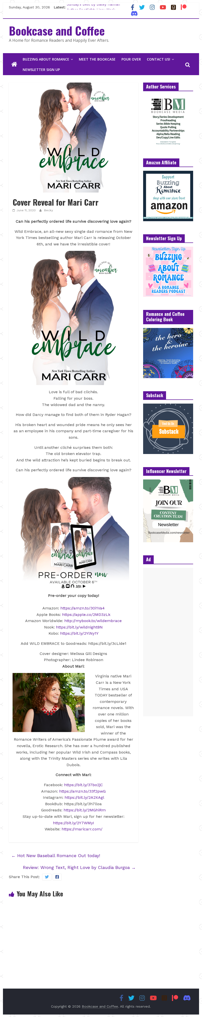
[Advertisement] (168, 642)
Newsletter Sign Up (41, 69)
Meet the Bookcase (97, 59)
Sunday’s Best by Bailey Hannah (93, 7)
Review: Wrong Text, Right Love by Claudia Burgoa (79, 867)
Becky (48, 210)
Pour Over (131, 59)
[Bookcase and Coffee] (14, 64)
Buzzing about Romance (46, 59)
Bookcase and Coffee (57, 30)
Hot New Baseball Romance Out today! (55, 855)
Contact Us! (158, 59)
